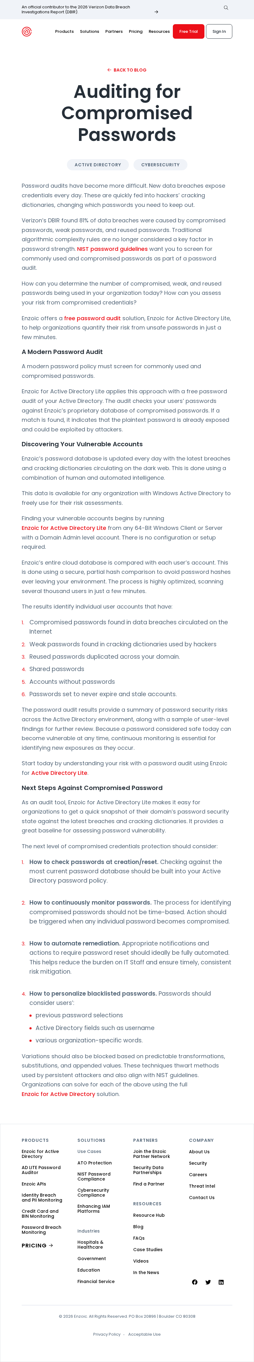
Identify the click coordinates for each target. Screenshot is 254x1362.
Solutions (89, 31)
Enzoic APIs (34, 1183)
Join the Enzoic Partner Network (151, 1154)
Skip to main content (10, 12)
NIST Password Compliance (94, 1176)
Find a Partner (148, 1183)
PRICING (34, 1245)
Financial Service (96, 1281)
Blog (138, 1226)
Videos (141, 1261)
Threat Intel (202, 1186)
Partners (114, 31)
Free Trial (188, 31)
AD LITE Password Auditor (41, 1170)
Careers (198, 1174)
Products (64, 31)
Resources (159, 31)
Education (88, 1270)
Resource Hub (149, 1215)
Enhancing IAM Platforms (93, 1209)
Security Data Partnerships (148, 1170)
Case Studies (148, 1249)
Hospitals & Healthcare (90, 1245)
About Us (199, 1151)
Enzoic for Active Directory (58, 1094)
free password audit (92, 318)
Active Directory (98, 165)
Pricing (135, 31)
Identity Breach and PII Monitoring (42, 1198)
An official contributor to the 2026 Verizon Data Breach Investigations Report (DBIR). (76, 10)
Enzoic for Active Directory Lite (64, 528)
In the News (146, 1272)
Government (91, 1258)
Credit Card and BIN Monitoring (40, 1214)
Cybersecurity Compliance (93, 1193)
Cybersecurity (160, 165)
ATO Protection (94, 1162)
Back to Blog (130, 70)
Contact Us (202, 1197)
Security (198, 1163)
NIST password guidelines (112, 249)
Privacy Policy (106, 1334)
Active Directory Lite (59, 773)
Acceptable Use (144, 1334)
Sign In (219, 31)
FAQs (139, 1238)
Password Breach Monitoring (41, 1230)
